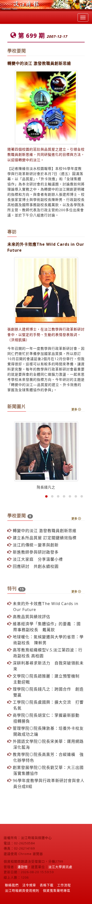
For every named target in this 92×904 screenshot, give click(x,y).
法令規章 (29, 885)
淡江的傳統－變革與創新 (35, 545)
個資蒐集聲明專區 (56, 890)
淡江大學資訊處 (60, 867)
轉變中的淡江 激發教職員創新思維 (44, 530)
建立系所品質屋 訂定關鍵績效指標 (44, 537)
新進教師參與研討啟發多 (35, 552)
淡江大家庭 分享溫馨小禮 (37, 559)
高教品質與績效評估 (31, 616)
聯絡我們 (12, 885)
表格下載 (46, 885)
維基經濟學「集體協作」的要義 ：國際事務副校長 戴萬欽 (46, 626)
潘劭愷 (22, 867)
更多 (74, 409)
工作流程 (64, 885)
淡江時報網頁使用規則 (22, 890)
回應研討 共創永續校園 (35, 566)
